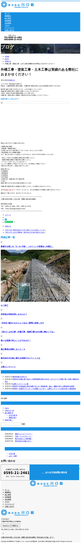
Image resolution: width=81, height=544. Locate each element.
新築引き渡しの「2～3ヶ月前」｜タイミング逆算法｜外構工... (27, 246)
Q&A (7, 408)
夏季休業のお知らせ (20, 376)
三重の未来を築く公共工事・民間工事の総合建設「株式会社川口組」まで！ (28, 537)
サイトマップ (9, 28)
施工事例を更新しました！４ (13, 349)
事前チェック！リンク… (23, 434)
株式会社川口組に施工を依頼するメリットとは (20, 358)
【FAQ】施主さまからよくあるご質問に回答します (22, 323)
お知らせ (12, 80)
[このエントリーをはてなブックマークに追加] (6, 220)
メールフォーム (8, 42)
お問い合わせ (9, 30)
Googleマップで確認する (10, 525)
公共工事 (13, 415)
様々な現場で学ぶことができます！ (16, 340)
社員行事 (8, 420)
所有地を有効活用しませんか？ (14, 314)
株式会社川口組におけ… (23, 441)
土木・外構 (13, 456)
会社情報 (8, 23)
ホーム (7, 13)
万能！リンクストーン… (23, 436)
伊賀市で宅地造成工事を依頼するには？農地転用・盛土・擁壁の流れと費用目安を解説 (43, 386)
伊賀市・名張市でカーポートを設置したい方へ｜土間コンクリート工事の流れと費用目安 (44, 388)
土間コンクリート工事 (20, 384)
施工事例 (8, 18)
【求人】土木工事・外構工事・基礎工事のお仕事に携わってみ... (28, 331)
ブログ (7, 25)
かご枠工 (4, 305)
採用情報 (8, 20)
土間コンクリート (8, 366)
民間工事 (12, 417)
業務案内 (8, 16)
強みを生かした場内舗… (23, 438)
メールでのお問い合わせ (56, 472)
